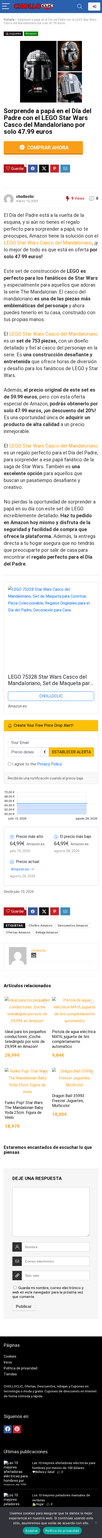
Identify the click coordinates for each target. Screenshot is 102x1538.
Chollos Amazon (40, 925)
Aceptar (31, 1531)
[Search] (80, 6)
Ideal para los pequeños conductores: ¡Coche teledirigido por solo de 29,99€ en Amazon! (25, 1039)
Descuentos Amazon (73, 925)
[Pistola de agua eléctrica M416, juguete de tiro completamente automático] (74, 1000)
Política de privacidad (20, 1368)
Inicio (8, 1362)
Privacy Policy (49, 764)
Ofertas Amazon (18, 932)
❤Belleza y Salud (43, 1472)
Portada (9, 19)
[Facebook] (8, 1429)
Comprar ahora (47, 148)
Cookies (10, 1356)
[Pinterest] (17, 1429)
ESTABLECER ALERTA (71, 752)
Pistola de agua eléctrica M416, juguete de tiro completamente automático (74, 1039)
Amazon (31, 33)
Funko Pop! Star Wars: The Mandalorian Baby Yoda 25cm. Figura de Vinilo (24, 1110)
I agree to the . (36, 764)
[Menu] (6, 6)
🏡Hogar (38, 1504)
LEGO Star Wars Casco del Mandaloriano (48, 243)
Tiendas (10, 1374)
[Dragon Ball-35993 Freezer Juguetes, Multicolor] (74, 1071)
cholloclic (25, 196)
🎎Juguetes (13, 33)
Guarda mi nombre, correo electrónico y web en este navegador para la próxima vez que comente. (47, 1292)
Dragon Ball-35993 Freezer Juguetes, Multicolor (68, 1100)
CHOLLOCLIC (51, 696)
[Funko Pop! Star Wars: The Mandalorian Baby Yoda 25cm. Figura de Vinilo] (27, 1071)
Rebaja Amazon (47, 932)
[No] (95, 1522)
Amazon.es (20, 869)
